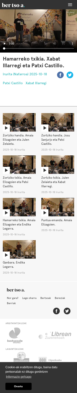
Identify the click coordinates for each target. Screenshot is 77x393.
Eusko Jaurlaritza (21, 361)
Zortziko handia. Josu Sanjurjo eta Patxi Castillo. (55, 140)
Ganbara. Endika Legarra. (14, 265)
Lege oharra (29, 297)
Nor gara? (12, 297)
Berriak (11, 303)
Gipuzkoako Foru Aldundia (53, 361)
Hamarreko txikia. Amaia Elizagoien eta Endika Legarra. (19, 224)
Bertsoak (45, 297)
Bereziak (60, 297)
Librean (55, 335)
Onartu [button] (18, 386)
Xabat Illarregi (36, 83)
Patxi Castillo (13, 83)
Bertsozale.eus (17, 335)
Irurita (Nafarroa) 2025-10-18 (25, 74)
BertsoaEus (18, 4)
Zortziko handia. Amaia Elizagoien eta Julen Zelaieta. (18, 140)
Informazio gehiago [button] (18, 376)
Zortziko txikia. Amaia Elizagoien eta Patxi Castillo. (17, 182)
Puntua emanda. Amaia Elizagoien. (56, 222)
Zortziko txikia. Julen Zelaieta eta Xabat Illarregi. (55, 182)
